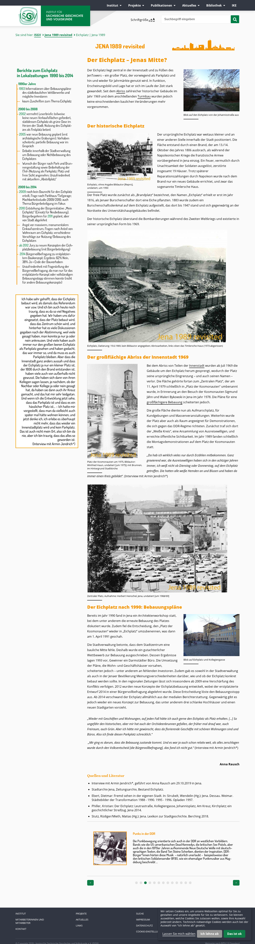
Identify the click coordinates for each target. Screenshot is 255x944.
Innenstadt (196, 366)
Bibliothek (214, 5)
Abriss (120, 91)
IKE (234, 5)
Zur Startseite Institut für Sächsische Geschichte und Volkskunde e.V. (52, 16)
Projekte (134, 5)
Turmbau (144, 96)
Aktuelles (189, 5)
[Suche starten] (235, 19)
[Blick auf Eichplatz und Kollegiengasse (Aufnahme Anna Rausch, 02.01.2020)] (212, 655)
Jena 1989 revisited (58, 35)
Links (79, 925)
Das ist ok (234, 934)
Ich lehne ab (209, 934)
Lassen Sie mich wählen (178, 934)
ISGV (37, 35)
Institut (112, 5)
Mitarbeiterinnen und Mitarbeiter (29, 921)
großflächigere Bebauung (164, 402)
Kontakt (20, 929)
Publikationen (161, 5)
